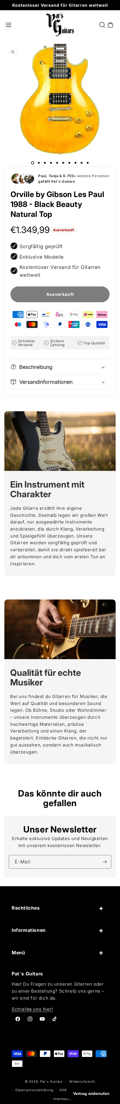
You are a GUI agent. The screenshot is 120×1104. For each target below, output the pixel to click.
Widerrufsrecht (82, 1081)
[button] (8, 25)
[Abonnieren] (104, 862)
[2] (39, 163)
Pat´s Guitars (51, 1081)
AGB (63, 1090)
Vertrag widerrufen (91, 1093)
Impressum (62, 1099)
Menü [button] (18, 953)
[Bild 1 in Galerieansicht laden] (32, 163)
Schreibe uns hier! (32, 1009)
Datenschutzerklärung (34, 1090)
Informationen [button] (29, 930)
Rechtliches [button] (26, 908)
